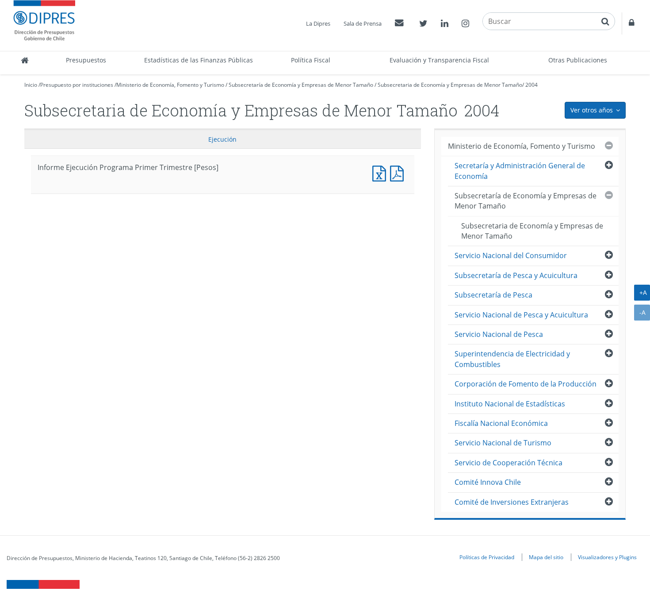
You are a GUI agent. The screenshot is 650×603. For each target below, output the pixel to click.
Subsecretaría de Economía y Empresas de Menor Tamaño (301, 85)
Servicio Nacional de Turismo (503, 443)
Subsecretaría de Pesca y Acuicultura (516, 275)
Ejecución (222, 139)
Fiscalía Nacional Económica (501, 423)
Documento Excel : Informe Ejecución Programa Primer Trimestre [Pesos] (381, 172)
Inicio (30, 85)
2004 (531, 85)
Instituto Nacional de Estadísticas (510, 404)
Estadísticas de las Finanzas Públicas (198, 60)
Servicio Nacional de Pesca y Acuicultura (521, 315)
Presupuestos (86, 60)
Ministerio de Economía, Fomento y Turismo (170, 85)
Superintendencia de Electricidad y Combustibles (512, 359)
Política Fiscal (310, 60)
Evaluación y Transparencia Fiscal (439, 60)
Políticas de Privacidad (486, 556)
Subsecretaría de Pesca (493, 295)
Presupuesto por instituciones (76, 85)
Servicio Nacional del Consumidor (511, 255)
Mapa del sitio (546, 556)
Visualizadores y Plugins (607, 556)
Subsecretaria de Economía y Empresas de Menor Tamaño (450, 85)
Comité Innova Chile (488, 482)
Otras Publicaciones (577, 60)
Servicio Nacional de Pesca (499, 334)
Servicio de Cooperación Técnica (508, 463)
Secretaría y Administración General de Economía (520, 171)
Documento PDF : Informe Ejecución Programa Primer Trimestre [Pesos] (399, 172)
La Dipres (318, 23)
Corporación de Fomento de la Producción (525, 384)
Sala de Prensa (363, 23)
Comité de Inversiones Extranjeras (512, 502)
